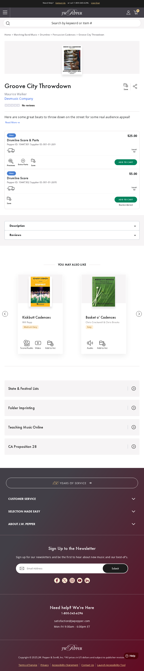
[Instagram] (72, 581)
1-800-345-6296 (72, 613)
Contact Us (61, 3)
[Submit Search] (8, 23)
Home (7, 34)
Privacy (44, 665)
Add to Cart (126, 162)
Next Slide (139, 314)
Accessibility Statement (65, 665)
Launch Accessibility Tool (111, 665)
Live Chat (95, 3)
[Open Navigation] (5, 13)
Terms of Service (28, 665)
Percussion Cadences (64, 34)
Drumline (45, 34)
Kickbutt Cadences (36, 317)
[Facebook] (57, 581)
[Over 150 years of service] (72, 483)
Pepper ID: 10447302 (18, 182)
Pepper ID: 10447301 (18, 144)
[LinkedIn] (87, 581)
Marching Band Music (25, 34)
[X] (64, 581)
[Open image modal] (72, 61)
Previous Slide (5, 314)
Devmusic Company (18, 99)
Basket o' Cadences (101, 317)
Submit (115, 568)
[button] (72, 59)
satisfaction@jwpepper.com (72, 621)
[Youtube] (79, 581)
